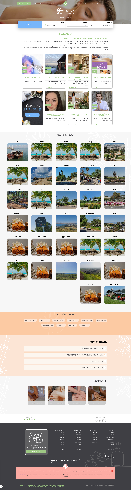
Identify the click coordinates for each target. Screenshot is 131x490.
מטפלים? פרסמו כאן (24, 3)
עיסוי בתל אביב (78, 442)
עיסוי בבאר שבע (78, 439)
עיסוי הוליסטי (62, 452)
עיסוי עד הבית (108, 3)
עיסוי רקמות (62, 437)
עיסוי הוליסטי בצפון (48, 325)
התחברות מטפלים (38, 3)
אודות (101, 3)
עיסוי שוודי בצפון (101, 320)
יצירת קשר (112, 447)
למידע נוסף (32, 115)
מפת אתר (112, 452)
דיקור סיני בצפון (44, 320)
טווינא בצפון (61, 325)
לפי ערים (78, 3)
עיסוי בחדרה (78, 444)
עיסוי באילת (79, 449)
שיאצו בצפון (72, 325)
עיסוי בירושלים (94, 442)
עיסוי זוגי (62, 444)
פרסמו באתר (36, 451)
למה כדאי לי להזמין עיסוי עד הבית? (92, 367)
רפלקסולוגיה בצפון (58, 320)
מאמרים (112, 444)
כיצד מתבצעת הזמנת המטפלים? (92, 348)
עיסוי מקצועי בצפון (30, 320)
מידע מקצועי (95, 3)
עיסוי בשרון (95, 437)
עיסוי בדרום (95, 434)
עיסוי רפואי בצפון (73, 320)
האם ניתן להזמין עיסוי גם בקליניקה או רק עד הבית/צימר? (85, 355)
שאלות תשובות (111, 439)
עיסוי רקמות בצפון (87, 320)
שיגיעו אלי (60, 25)
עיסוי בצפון (95, 432)
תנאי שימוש (112, 442)
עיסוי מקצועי (62, 442)
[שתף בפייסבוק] (102, 420)
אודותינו (112, 434)
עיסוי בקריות (78, 434)
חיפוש (30, 24)
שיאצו (63, 447)
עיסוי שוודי (62, 432)
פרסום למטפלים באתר (109, 437)
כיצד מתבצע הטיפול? (96, 361)
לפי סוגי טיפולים (86, 3)
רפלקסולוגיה (62, 439)
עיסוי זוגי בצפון (84, 325)
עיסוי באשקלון (78, 432)
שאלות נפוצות (51, 3)
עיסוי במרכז (95, 439)
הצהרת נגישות (111, 449)
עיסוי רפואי (62, 434)
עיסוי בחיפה (78, 437)
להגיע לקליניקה (50, 25)
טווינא (63, 449)
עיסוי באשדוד (78, 447)
